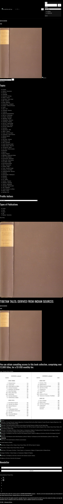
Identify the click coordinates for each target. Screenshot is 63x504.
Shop (17, 423)
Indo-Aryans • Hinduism (7, 139)
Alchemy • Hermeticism (7, 91)
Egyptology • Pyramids (6, 118)
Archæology (4, 94)
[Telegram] (5, 27)
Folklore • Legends (6, 131)
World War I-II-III (5, 192)
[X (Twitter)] (2, 27)
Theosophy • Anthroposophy (8, 186)
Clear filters (2, 81)
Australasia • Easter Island (7, 99)
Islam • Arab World (6, 142)
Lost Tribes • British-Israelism (8, 149)
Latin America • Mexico (7, 147)
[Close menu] (46, 3)
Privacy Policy (10, 475)
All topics (4, 89)
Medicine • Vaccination (7, 215)
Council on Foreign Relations (8, 113)
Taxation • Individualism (7, 184)
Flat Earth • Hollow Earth (7, 126)
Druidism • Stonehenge (7, 117)
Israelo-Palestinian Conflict (7, 144)
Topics (46, 7)
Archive (1, 475)
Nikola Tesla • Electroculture (8, 160)
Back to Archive (10, 371)
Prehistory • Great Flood (7, 170)
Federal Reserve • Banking (7, 125)
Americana (4, 93)
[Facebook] (0, 27)
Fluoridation (4, 128)
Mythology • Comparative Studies (9, 155)
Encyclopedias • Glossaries (7, 120)
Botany (3, 211)
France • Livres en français (7, 133)
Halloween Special (6, 136)
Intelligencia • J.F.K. (6, 141)
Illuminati (4, 137)
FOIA (3, 213)
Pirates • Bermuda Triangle (7, 168)
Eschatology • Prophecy (7, 121)
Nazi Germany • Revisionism (8, 158)
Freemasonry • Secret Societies (8, 134)
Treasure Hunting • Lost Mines (8, 189)
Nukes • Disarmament (6, 165)
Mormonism (4, 150)
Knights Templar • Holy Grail (8, 145)
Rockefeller (4, 173)
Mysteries (4, 152)
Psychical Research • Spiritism (8, 171)
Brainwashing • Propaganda (8, 104)
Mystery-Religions (6, 153)
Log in (46, 16)
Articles (4, 208)
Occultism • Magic (6, 166)
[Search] (59, 5)
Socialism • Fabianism (6, 181)
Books (3, 210)
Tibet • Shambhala (6, 187)
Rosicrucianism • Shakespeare (8, 174)
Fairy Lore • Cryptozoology (7, 123)
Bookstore (5, 475)
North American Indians (7, 163)
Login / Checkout (3, 371)
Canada (3, 107)
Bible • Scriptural (5, 101)
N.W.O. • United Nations (7, 157)
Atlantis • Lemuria (6, 97)
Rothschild (4, 176)
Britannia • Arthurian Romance (8, 105)
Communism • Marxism (7, 110)
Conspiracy (4, 112)
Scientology (4, 178)
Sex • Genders (5, 179)
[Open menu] (42, 9)
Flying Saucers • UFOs (6, 129)
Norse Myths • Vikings (6, 161)
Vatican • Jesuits (5, 190)
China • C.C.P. (5, 109)
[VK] (3, 27)
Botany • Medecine (6, 102)
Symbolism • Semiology (7, 182)
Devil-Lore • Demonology (7, 115)
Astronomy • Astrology (6, 96)
